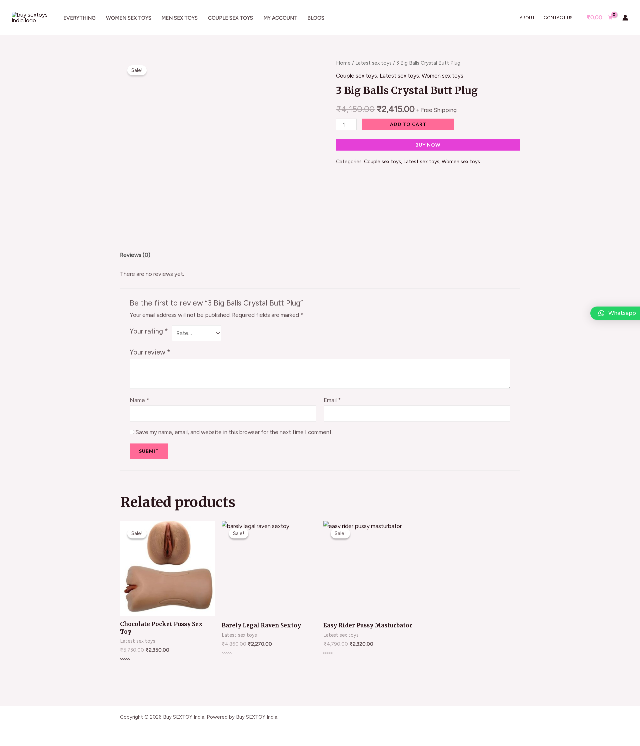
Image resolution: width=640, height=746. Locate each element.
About (527, 17)
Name (139, 400)
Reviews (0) (135, 255)
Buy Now (428, 145)
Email (332, 400)
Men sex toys (179, 18)
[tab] (135, 255)
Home (343, 63)
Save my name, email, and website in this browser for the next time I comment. (234, 432)
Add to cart (408, 124)
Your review (150, 352)
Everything (79, 18)
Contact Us (558, 17)
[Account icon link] (625, 18)
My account (280, 18)
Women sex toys (128, 18)
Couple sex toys (230, 18)
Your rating (149, 331)
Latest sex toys (373, 63)
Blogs (315, 18)
